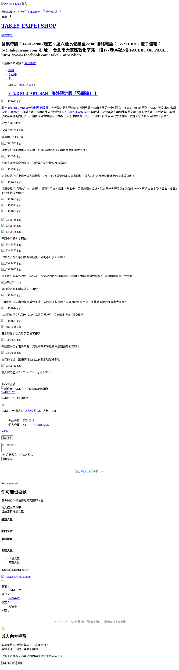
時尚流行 (28, 420)
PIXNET (63, 621)
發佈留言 (7, 459)
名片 (11, 78)
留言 (36, 410)
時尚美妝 (30, 63)
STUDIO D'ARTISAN (36, 424)
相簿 (11, 70)
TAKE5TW (8, 392)
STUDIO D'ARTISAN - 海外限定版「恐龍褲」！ (53, 93)
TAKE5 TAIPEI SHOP (28, 26)
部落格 (12, 74)
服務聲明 (122, 621)
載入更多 (7, 437)
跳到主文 (7, 35)
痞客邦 (28, 410)
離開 (20, 663)
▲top (4, 430)
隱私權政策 (109, 621)
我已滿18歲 (8, 663)
